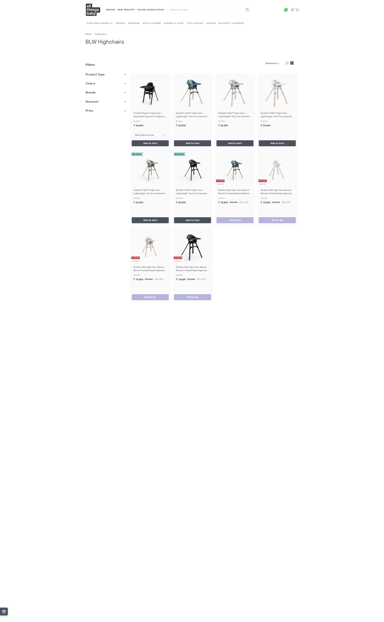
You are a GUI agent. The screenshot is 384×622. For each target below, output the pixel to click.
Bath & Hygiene (152, 23)
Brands (110, 10)
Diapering (134, 23)
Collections (101, 34)
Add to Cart (150, 143)
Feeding (120, 23)
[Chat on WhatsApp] (287, 10)
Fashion (211, 23)
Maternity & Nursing (231, 23)
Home (89, 34)
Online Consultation (150, 10)
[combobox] (209, 10)
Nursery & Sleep (174, 23)
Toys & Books (195, 23)
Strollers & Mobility (100, 23)
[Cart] (297, 10)
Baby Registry (126, 10)
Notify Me (235, 220)
